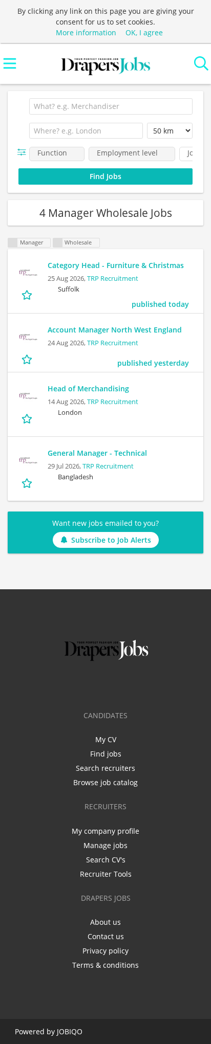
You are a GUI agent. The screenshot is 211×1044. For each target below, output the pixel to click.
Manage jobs (105, 845)
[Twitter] (90, 685)
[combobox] (111, 106)
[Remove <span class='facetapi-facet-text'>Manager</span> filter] (12, 242)
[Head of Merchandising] (27, 396)
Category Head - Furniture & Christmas (116, 265)
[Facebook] (73, 685)
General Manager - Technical (97, 453)
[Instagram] (124, 685)
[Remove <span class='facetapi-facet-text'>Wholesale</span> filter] (57, 242)
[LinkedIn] (107, 685)
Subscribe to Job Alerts (111, 540)
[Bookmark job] (28, 295)
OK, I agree (144, 32)
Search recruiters (105, 768)
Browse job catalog (105, 782)
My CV (105, 739)
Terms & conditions (105, 965)
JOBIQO (69, 1031)
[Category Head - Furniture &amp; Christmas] (27, 272)
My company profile (105, 831)
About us (105, 922)
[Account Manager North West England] (27, 337)
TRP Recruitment (112, 278)
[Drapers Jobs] (105, 64)
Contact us (106, 936)
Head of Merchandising (88, 388)
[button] (23, 152)
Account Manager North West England (115, 330)
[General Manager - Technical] (27, 460)
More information (86, 32)
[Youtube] (139, 685)
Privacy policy (105, 951)
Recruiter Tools (106, 874)
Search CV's (105, 859)
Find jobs (105, 754)
